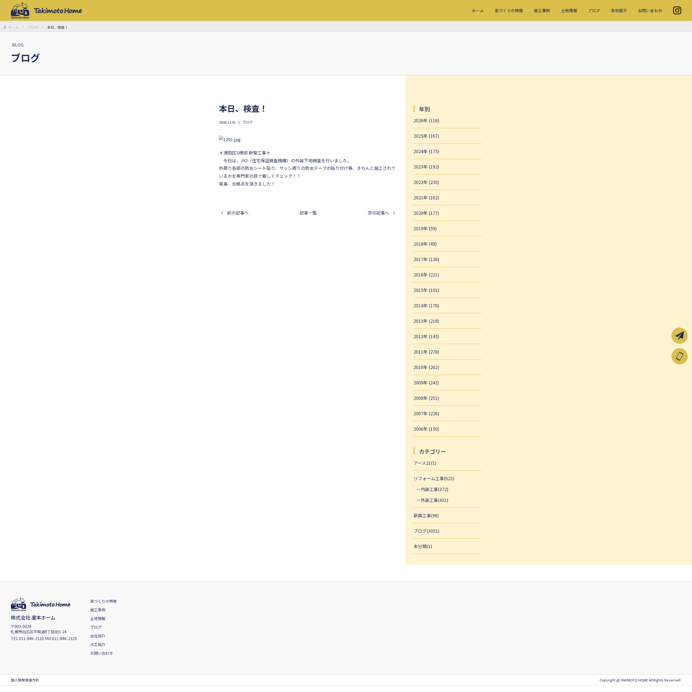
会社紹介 (619, 10)
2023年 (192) (426, 166)
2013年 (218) (426, 321)
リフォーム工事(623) (434, 478)
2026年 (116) (426, 120)
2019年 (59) (425, 228)
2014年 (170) (426, 305)
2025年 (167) (426, 136)
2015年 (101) (426, 290)
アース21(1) (425, 463)
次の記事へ (378, 212)
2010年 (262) (426, 367)
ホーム (478, 10)
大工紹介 (97, 644)
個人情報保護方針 (25, 680)
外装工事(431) (434, 500)
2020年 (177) (426, 213)
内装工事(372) (434, 489)
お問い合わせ (650, 10)
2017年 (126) (426, 259)
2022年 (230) (426, 182)
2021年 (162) (426, 197)
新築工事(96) (426, 515)
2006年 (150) (426, 429)
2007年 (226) (426, 413)
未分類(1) (423, 546)
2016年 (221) (426, 274)
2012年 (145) (426, 336)
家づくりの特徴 (509, 10)
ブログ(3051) (427, 531)
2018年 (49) (425, 243)
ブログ (594, 10)
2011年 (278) (426, 351)
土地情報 (569, 10)
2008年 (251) (426, 398)
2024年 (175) (426, 151)
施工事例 (542, 10)
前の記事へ (238, 212)
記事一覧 (308, 212)
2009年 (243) (426, 382)
